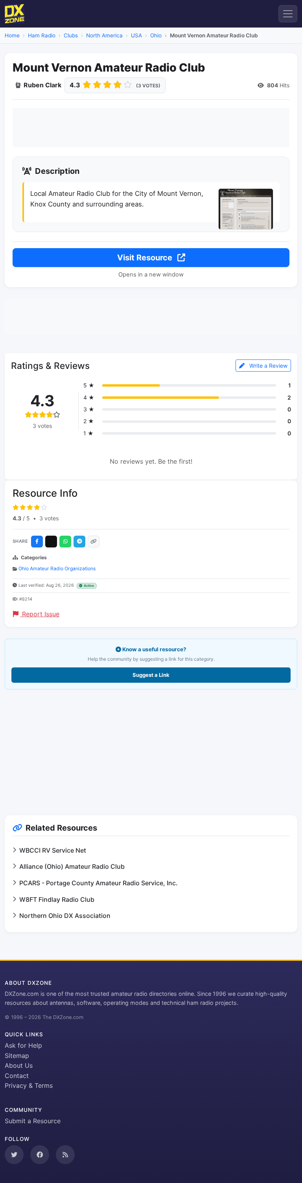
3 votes (49, 518)
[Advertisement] (151, 127)
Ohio (156, 35)
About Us (19, 1065)
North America (104, 35)
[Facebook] (37, 541)
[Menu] (287, 13)
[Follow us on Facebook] (39, 1154)
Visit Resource (145, 257)
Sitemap (17, 1056)
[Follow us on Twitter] (14, 1154)
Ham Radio (41, 35)
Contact (17, 1076)
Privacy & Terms (29, 1085)
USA (136, 35)
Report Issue (39, 614)
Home (12, 35)
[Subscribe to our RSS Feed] (65, 1154)
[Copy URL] (93, 541)
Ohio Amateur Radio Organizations (57, 568)
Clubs (71, 35)
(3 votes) (148, 85)
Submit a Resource (33, 1121)
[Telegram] (79, 541)
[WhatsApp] (65, 541)
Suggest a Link (151, 675)
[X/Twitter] (51, 541)
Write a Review (267, 365)
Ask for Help (23, 1045)
